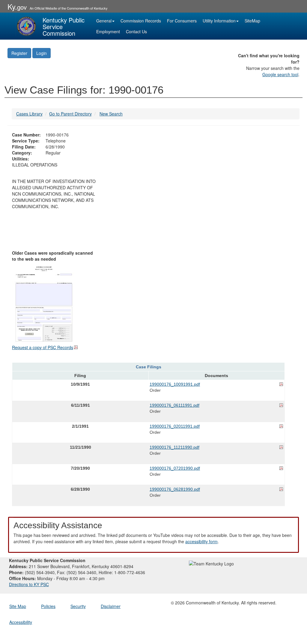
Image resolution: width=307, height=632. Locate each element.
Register (19, 53)
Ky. (17, 6)
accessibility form (201, 541)
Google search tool (280, 74)
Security (78, 606)
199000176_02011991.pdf (175, 426)
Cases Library (29, 114)
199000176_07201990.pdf (175, 468)
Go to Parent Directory (70, 114)
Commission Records (141, 21)
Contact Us (136, 31)
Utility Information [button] (219, 21)
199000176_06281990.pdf (175, 489)
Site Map (17, 606)
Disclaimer (111, 606)
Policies (48, 606)
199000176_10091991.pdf (175, 384)
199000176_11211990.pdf (174, 447)
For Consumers (182, 21)
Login (41, 53)
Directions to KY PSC (29, 584)
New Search (111, 114)
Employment (108, 31)
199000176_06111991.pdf (174, 405)
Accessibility (20, 622)
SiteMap (252, 21)
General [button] (104, 21)
